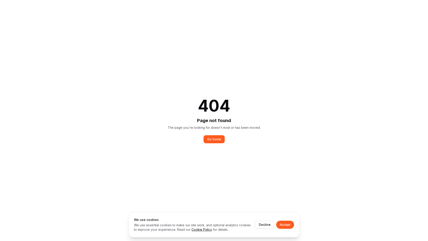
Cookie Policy (201, 229)
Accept (285, 224)
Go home (214, 139)
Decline (265, 224)
